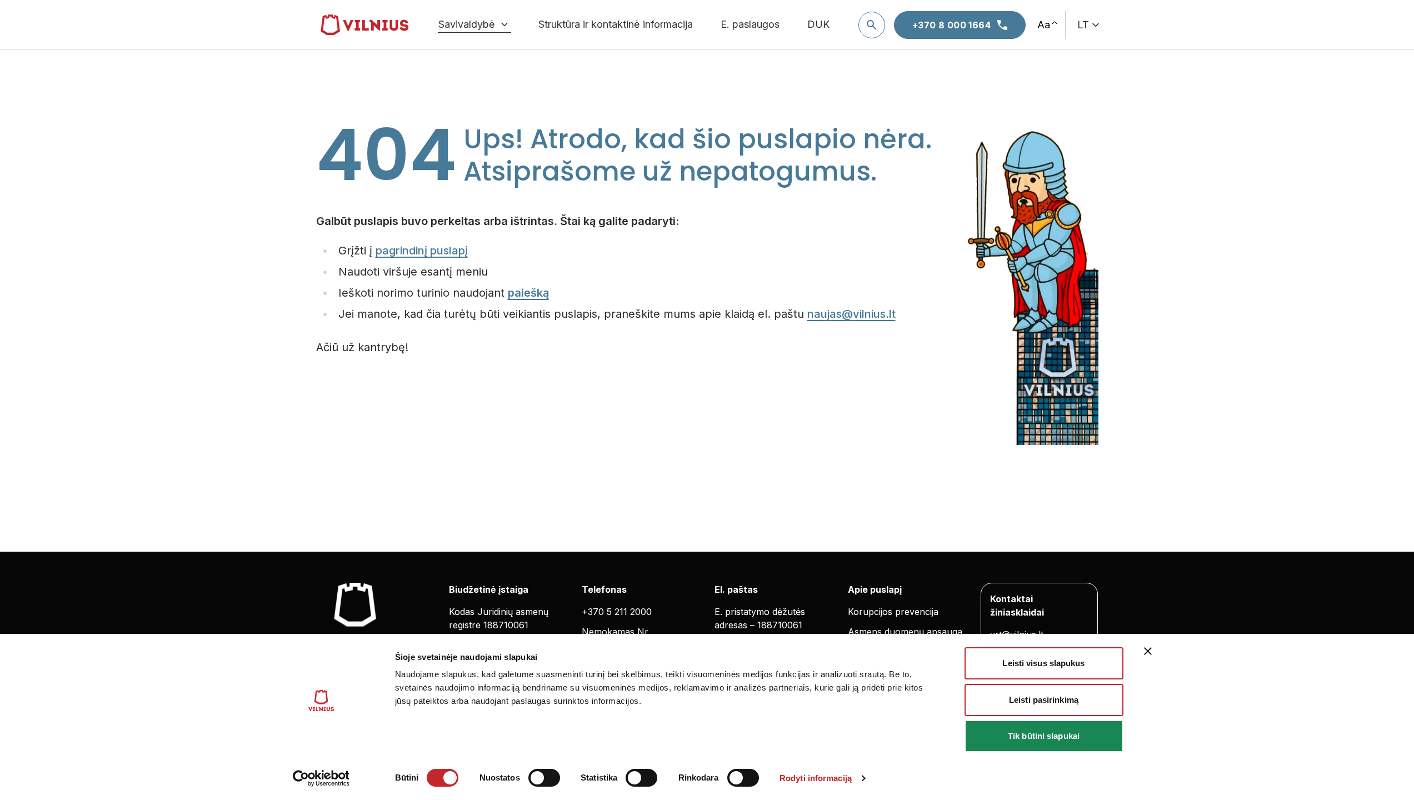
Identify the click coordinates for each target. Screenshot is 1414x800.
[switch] (544, 778)
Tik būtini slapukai (1044, 736)
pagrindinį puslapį (422, 250)
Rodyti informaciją (816, 778)
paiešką (528, 292)
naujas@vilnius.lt (851, 314)
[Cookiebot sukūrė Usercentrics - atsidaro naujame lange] (320, 778)
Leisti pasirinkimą (1043, 699)
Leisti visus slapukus (1043, 663)
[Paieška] (871, 25)
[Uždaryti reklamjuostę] (1148, 651)
